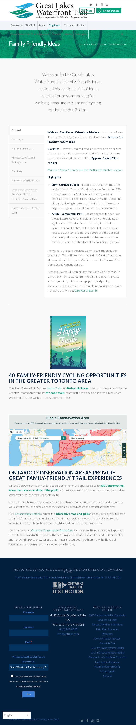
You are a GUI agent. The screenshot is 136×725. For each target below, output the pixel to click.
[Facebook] (96, 4)
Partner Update (107, 671)
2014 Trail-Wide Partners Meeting (107, 652)
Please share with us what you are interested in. (28, 659)
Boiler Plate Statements (107, 629)
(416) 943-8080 (68, 629)
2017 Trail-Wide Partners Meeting (107, 647)
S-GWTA (107, 676)
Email (28, 641)
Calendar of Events (85, 290)
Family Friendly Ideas (34, 43)
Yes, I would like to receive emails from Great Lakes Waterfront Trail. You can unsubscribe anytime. (28, 681)
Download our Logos (107, 619)
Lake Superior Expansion (107, 662)
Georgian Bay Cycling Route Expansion (107, 657)
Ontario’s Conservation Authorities (52, 530)
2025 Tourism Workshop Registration (107, 615)
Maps (89, 10)
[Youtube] (101, 4)
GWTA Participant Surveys (107, 638)
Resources (107, 633)
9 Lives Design (54, 719)
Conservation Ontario (28, 513)
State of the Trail (107, 643)
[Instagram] (107, 4)
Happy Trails (54, 388)
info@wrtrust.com (68, 633)
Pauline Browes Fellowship (107, 666)
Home (93, 44)
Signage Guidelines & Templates (107, 624)
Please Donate (111, 10)
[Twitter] (91, 4)
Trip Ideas (102, 44)
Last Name (29, 627)
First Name (28, 612)
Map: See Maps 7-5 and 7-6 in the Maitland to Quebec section (85, 169)
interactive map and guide (73, 513)
